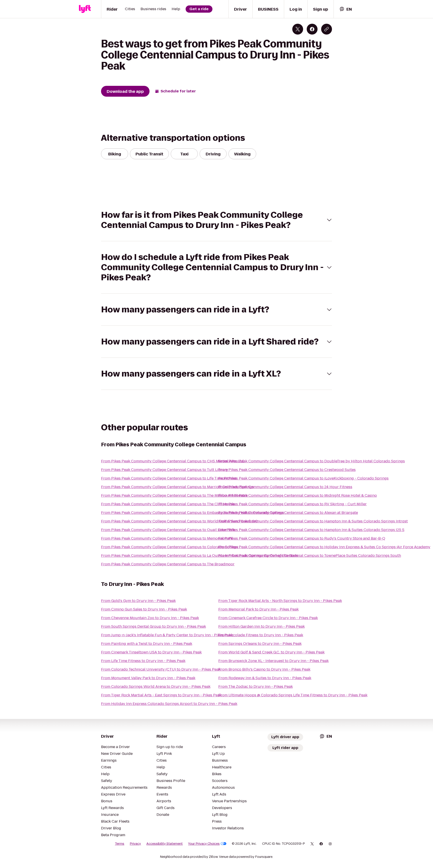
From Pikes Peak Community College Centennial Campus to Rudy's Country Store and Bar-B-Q (301, 538)
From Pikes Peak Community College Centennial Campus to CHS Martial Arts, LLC (172, 461)
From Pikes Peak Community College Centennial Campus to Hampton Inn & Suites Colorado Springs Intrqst (313, 521)
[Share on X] (297, 29)
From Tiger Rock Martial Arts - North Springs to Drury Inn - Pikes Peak (280, 600)
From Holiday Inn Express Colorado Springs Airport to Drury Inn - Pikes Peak (169, 703)
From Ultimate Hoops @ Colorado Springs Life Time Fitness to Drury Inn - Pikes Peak (292, 695)
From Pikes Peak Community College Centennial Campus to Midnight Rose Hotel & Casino (297, 495)
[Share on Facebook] (312, 29)
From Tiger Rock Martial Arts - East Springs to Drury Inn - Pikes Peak (161, 695)
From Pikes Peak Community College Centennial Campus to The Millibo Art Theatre (174, 495)
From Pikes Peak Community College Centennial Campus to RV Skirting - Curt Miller (292, 504)
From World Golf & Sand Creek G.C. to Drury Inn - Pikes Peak (271, 652)
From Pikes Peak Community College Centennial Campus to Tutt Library (164, 469)
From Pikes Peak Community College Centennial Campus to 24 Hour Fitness (285, 486)
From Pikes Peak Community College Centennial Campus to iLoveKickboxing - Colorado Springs (303, 478)
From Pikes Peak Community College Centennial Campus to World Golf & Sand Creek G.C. (179, 521)
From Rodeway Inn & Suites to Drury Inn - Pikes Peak (264, 678)
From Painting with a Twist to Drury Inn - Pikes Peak (146, 643)
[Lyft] (85, 9)
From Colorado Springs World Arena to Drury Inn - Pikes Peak (155, 686)
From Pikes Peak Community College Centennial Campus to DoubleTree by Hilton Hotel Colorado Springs (311, 461)
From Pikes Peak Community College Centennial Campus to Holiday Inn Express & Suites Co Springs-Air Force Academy (324, 547)
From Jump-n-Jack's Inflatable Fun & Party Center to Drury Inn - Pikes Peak (167, 635)
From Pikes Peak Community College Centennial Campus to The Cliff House (168, 504)
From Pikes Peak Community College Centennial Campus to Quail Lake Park (168, 529)
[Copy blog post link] (326, 29)
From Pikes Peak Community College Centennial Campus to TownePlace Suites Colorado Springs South (309, 555)
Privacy (135, 843)
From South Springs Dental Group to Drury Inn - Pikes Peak (153, 626)
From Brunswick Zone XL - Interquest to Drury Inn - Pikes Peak (273, 660)
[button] (216, 220)
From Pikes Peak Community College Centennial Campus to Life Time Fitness (169, 478)
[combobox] (345, 9)
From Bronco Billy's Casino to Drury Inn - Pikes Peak (264, 669)
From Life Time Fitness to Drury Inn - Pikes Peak (143, 660)
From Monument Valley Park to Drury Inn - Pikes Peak (148, 678)
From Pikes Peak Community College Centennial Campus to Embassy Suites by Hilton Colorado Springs (192, 512)
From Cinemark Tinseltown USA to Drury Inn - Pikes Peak (151, 652)
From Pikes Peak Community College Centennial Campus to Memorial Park (167, 538)
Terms (119, 843)
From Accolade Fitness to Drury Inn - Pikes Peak (260, 635)
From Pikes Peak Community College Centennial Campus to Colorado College (169, 547)
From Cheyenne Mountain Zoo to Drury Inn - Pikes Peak (150, 617)
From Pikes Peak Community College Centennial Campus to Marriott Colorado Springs (177, 486)
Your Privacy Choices (204, 843)
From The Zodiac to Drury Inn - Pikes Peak (255, 686)
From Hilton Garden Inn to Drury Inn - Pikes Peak (261, 626)
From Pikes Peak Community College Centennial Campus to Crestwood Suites (287, 469)
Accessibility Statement (164, 843)
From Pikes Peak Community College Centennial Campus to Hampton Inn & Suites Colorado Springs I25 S (311, 529)
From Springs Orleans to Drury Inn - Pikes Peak (260, 643)
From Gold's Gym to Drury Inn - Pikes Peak (138, 600)
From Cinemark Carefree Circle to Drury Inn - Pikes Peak (268, 617)
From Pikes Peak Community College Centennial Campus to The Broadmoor (168, 564)
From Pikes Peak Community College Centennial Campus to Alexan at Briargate (288, 512)
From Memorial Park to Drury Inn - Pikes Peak (258, 609)
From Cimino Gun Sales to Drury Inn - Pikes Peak (144, 609)
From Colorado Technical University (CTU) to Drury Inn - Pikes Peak (161, 669)
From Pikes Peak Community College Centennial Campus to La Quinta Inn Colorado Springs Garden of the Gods (199, 555)
